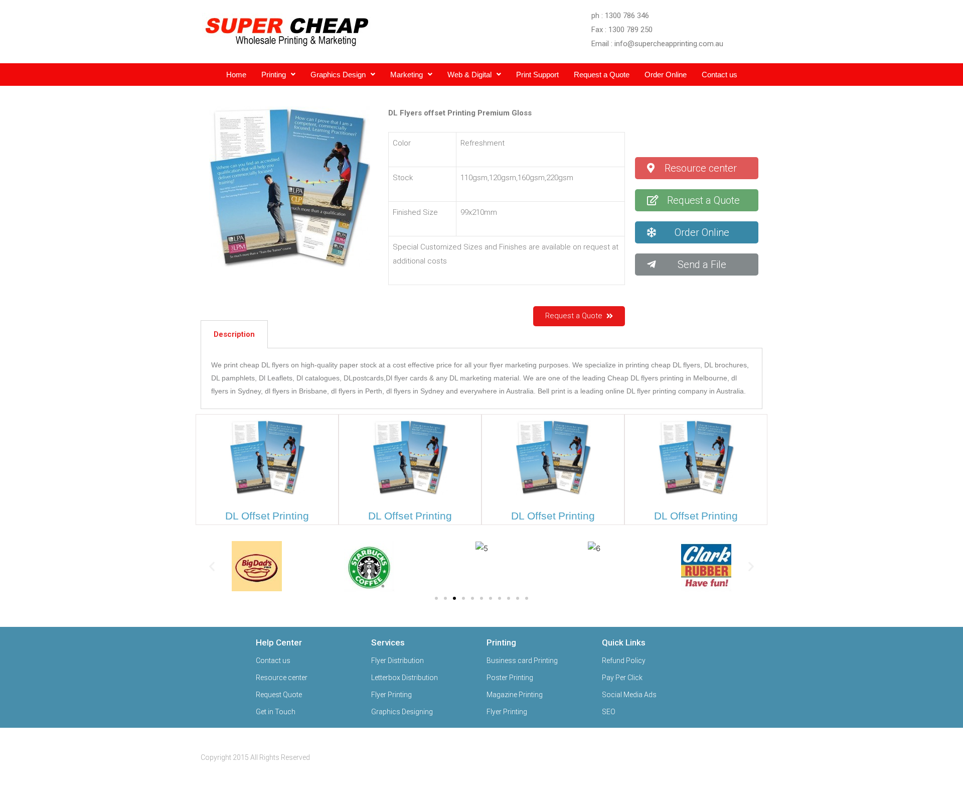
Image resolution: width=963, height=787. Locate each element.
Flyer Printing (391, 695)
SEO (608, 712)
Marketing (406, 74)
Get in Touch (275, 712)
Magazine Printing (515, 695)
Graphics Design (338, 74)
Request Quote (279, 695)
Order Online (666, 74)
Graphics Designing (402, 712)
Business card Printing (522, 661)
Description (234, 334)
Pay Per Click (622, 678)
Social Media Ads (629, 695)
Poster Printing (510, 678)
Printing (273, 74)
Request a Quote (601, 74)
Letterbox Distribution (404, 678)
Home (236, 74)
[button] (696, 168)
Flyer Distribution (397, 661)
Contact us (719, 74)
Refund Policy (624, 661)
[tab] (234, 334)
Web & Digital (469, 74)
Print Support (537, 74)
